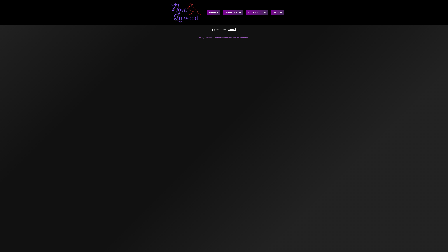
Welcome (213, 12)
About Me (277, 12)
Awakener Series (233, 12)
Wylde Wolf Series (256, 12)
